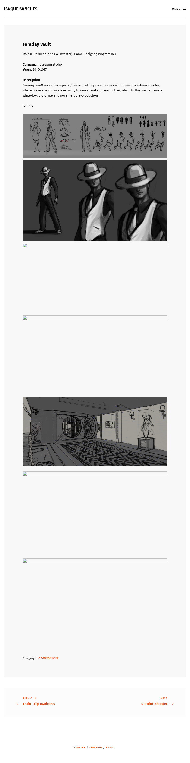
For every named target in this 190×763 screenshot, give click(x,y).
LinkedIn (95, 747)
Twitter (80, 747)
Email (110, 747)
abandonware (48, 658)
